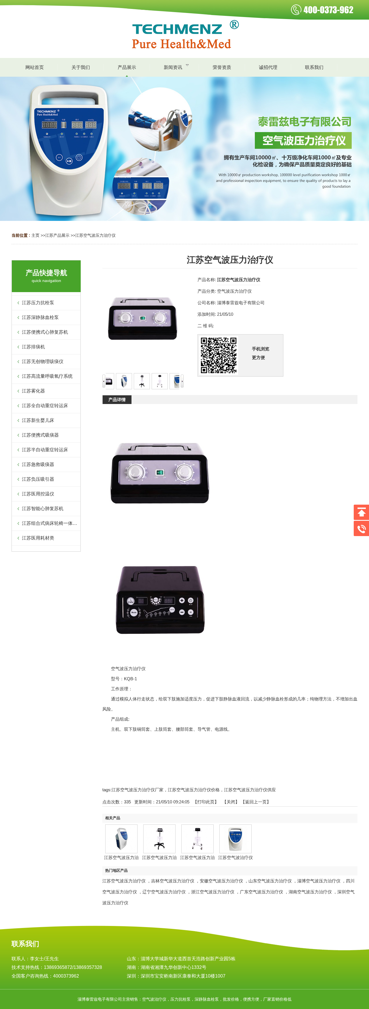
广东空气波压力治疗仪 (261, 891)
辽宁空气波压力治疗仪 (164, 891)
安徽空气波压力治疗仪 (221, 880)
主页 (35, 235)
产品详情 (117, 399)
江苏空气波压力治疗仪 (95, 235)
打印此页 (205, 801)
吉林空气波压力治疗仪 (172, 880)
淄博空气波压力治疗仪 (318, 880)
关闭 (231, 801)
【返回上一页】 (256, 801)
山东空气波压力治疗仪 (270, 880)
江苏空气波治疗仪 (235, 857)
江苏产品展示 (57, 235)
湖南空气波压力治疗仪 (310, 891)
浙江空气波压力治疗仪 (212, 891)
